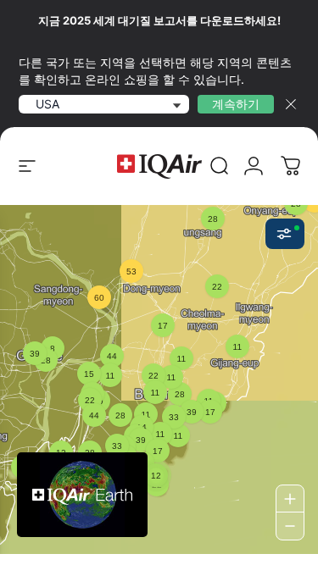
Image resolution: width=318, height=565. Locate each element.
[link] (219, 166)
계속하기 (235, 104)
